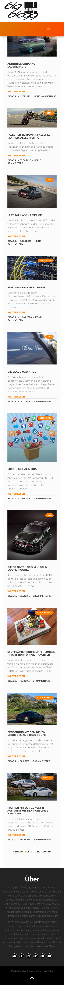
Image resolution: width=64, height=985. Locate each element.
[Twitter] (35, 955)
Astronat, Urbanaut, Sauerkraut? (22, 65)
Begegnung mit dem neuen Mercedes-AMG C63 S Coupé (26, 733)
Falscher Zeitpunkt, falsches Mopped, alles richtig (28, 136)
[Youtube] (49, 955)
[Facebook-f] (21, 955)
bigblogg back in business (26, 287)
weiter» (46, 851)
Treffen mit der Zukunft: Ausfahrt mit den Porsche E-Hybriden (28, 810)
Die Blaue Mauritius (21, 371)
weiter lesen (16, 91)
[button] (48, 29)
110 (38, 851)
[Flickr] (42, 955)
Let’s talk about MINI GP (24, 215)
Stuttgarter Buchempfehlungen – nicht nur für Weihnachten (31, 653)
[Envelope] (14, 955)
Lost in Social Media (22, 469)
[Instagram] (28, 955)
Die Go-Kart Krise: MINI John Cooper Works (27, 568)
